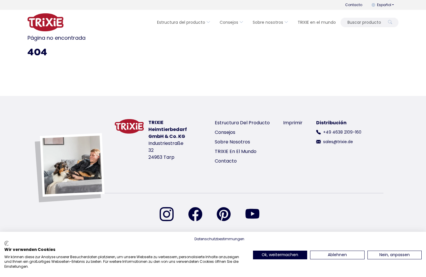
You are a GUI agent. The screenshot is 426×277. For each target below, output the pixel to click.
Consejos (229, 22)
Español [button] (384, 4)
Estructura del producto (181, 22)
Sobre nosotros (268, 22)
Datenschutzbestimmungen (219, 238)
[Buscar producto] (390, 22)
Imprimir (293, 122)
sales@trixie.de (338, 142)
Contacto (353, 4)
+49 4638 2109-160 (342, 132)
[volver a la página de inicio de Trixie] (45, 22)
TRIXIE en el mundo (317, 22)
